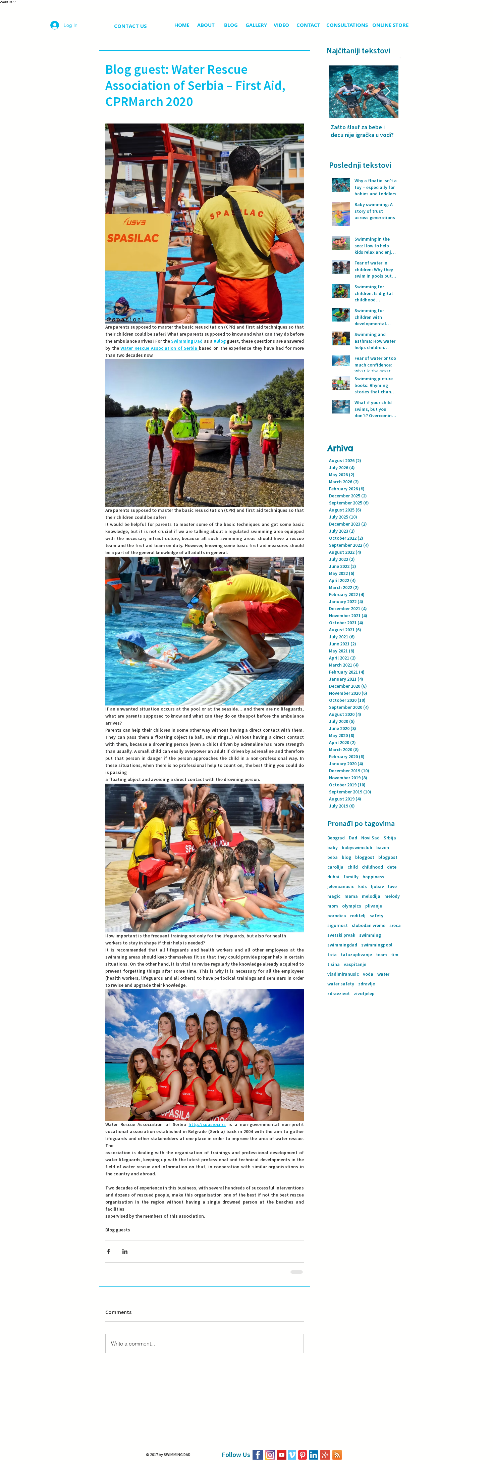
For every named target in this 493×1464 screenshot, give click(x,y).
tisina (333, 964)
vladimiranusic (343, 974)
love (392, 886)
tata (332, 955)
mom (332, 906)
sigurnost (337, 925)
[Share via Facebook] (108, 1251)
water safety (340, 984)
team (381, 955)
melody (392, 896)
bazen (382, 847)
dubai (333, 877)
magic (333, 896)
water (383, 974)
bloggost (364, 857)
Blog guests (117, 1230)
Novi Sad (370, 838)
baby (332, 847)
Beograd (336, 838)
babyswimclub (357, 847)
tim (394, 955)
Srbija (390, 838)
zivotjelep (364, 993)
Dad (353, 838)
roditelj (358, 916)
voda (368, 974)
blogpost (387, 857)
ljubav (377, 886)
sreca (395, 925)
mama (351, 896)
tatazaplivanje (356, 955)
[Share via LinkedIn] (125, 1251)
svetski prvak (341, 935)
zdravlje (366, 984)
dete (391, 867)
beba (332, 857)
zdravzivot (338, 993)
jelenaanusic (340, 886)
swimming (370, 935)
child (352, 867)
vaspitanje (355, 964)
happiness (373, 877)
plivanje (373, 906)
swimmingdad (342, 945)
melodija (371, 896)
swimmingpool (376, 945)
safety (376, 916)
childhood (372, 867)
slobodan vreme (368, 925)
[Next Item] (388, 91)
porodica (336, 916)
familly (351, 877)
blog (346, 857)
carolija (335, 867)
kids (362, 886)
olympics (351, 906)
